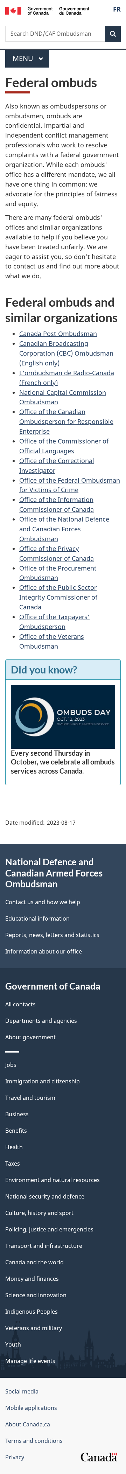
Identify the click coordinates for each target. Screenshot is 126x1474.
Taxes (12, 1163)
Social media (21, 1391)
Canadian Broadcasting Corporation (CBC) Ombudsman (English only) (66, 353)
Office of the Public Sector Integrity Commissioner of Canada (58, 597)
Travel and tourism (30, 1098)
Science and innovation (35, 1295)
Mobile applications (31, 1408)
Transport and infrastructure (43, 1246)
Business (17, 1114)
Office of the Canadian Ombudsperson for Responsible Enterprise (66, 421)
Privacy (14, 1457)
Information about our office (43, 951)
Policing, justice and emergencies (49, 1229)
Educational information (37, 918)
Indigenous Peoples (31, 1311)
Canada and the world (34, 1262)
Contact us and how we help (42, 902)
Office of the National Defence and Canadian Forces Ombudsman (64, 529)
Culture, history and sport (39, 1213)
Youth (13, 1344)
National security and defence (44, 1196)
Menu (24, 58)
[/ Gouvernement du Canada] (47, 10)
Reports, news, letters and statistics (52, 935)
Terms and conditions (34, 1441)
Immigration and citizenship (42, 1081)
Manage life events (30, 1361)
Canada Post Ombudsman (58, 333)
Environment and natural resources (52, 1180)
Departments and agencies (41, 1021)
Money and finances (32, 1279)
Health (14, 1147)
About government (30, 1037)
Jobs (10, 1065)
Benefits (16, 1130)
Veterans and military (33, 1328)
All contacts (20, 1004)
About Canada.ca (27, 1424)
